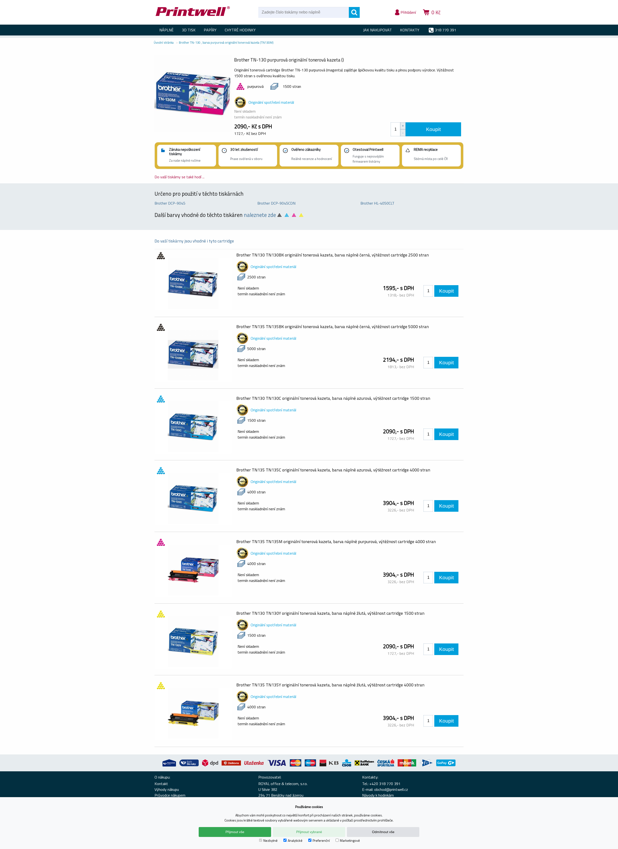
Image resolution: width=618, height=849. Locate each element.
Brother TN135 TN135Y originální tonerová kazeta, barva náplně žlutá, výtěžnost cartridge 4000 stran (330, 685)
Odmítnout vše (383, 832)
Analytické (295, 840)
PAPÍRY (210, 30)
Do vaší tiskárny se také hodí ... (179, 177)
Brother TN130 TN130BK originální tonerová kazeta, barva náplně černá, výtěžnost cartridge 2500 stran (332, 255)
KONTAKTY (409, 30)
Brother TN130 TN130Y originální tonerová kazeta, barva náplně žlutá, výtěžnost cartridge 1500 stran (330, 613)
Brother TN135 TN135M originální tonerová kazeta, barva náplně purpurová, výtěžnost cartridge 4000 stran (336, 541)
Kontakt (161, 784)
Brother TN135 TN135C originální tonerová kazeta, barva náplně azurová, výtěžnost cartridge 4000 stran (333, 470)
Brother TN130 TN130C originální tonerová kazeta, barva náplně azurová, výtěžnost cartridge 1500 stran (333, 398)
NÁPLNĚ (166, 30)
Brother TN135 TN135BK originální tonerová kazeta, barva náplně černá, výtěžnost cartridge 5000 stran (332, 326)
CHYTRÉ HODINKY (240, 30)
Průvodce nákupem (169, 795)
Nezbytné (270, 840)
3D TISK (189, 30)
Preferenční (321, 840)
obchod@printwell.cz (391, 789)
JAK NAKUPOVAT (377, 30)
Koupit (433, 129)
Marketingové (350, 840)
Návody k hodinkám (378, 795)
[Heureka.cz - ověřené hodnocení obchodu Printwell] (454, 19)
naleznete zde (260, 215)
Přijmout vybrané (309, 832)
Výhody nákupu (166, 789)
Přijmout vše (234, 832)
